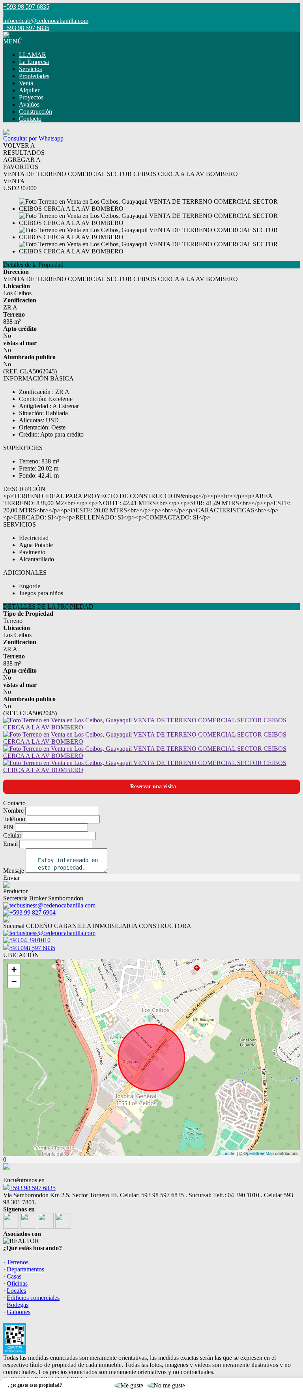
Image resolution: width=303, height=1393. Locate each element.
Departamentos (25, 1269)
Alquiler (29, 90)
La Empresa (34, 61)
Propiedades (34, 76)
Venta (26, 83)
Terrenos (17, 1262)
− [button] (14, 981)
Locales (16, 1290)
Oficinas (17, 1283)
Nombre (13, 810)
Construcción (35, 111)
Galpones (18, 1312)
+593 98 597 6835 (32, 1188)
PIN (8, 827)
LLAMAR (32, 54)
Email (10, 843)
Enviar (11, 877)
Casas (14, 1276)
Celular (12, 835)
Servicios (30, 69)
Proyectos (31, 97)
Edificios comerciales (33, 1297)
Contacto (30, 118)
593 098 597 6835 (32, 948)
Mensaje (13, 870)
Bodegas (17, 1304)
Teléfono (14, 819)
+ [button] (14, 969)
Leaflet (229, 1153)
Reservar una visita (153, 786)
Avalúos (29, 104)
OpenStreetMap (258, 1153)
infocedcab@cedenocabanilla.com (45, 20)
